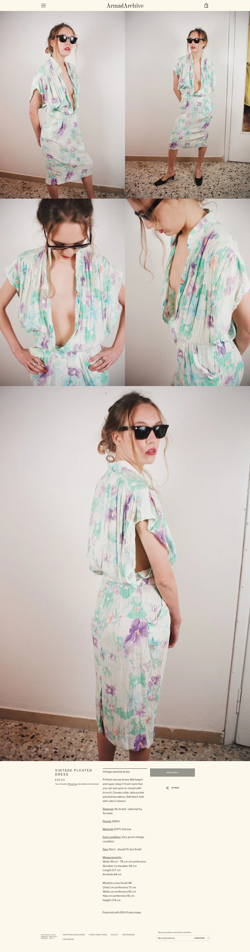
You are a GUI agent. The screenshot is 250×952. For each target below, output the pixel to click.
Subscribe (199, 938)
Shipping (72, 784)
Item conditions (98, 935)
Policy (115, 935)
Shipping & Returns (74, 935)
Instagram (128, 935)
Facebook (68, 939)
